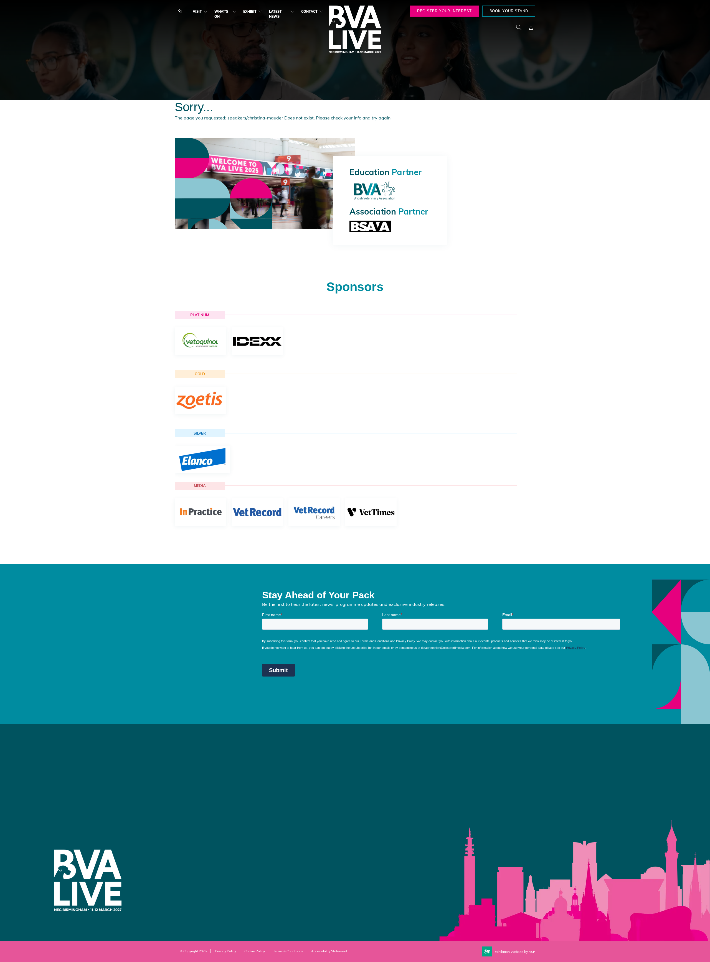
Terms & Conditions (288, 951)
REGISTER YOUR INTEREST (444, 11)
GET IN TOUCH (379, 779)
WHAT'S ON (221, 14)
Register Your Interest (286, 771)
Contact (309, 11)
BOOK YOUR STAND (509, 11)
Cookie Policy (254, 951)
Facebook (455, 765)
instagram (497, 765)
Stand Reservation (283, 781)
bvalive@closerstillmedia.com (203, 806)
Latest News (275, 14)
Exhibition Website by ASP (515, 951)
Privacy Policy (225, 951)
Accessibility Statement (329, 951)
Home (177, 11)
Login (531, 28)
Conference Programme (288, 760)
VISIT (197, 11)
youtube (483, 765)
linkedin (469, 765)
